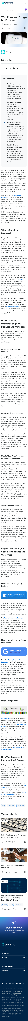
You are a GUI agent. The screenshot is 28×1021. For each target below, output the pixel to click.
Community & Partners (8, 966)
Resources (5, 970)
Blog (3, 805)
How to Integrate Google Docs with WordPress (13, 866)
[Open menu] (25, 3)
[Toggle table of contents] (26, 60)
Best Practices (9, 10)
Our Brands (5, 975)
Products (4, 957)
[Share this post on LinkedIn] (14, 68)
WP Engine (9, 52)
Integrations (21, 805)
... (1, 10)
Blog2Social (5, 718)
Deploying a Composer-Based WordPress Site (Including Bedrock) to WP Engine (12, 898)
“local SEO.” (20, 279)
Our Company (5, 953)
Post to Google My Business (13, 618)
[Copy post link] (2, 68)
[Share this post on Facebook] (6, 68)
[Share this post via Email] (17, 68)
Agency (4, 904)
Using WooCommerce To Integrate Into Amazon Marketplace (13, 836)
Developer (11, 805)
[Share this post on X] (10, 68)
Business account (12, 306)
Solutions (4, 962)
